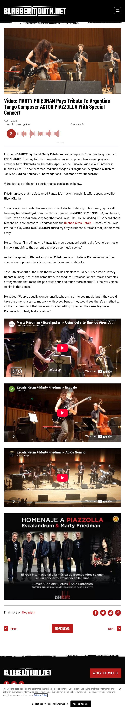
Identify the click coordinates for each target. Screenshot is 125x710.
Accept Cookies (81, 703)
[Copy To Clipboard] (118, 613)
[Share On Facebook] (95, 613)
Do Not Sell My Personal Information (50, 703)
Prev (13, 628)
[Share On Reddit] (110, 613)
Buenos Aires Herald (77, 223)
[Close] (119, 689)
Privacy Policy (40, 695)
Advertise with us (105, 673)
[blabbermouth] (35, 15)
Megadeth (28, 612)
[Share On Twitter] (103, 613)
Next (111, 628)
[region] (62, 697)
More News (62, 628)
